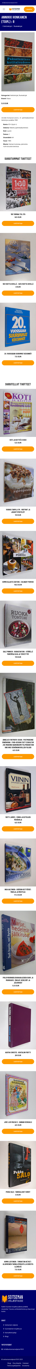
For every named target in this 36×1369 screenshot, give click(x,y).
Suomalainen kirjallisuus (13, 1329)
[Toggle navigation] (3, 9)
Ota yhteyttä (17, 1363)
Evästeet (26, 1363)
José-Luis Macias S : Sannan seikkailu (18, 1122)
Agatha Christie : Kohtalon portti (18, 1052)
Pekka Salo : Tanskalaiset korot (18, 1192)
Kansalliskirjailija (10, 1333)
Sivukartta (25, 1366)
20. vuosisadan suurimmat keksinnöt (18, 353)
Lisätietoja (18, 110)
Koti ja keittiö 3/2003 (18, 440)
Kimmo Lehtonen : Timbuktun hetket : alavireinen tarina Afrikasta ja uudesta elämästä (18, 1264)
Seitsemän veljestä (11, 1325)
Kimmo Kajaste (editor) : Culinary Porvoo (18, 582)
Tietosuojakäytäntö (14, 1366)
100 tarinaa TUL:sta (18, 214)
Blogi (6, 1336)
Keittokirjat (7, 26)
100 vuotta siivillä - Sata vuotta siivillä (18, 284)
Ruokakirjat (18, 26)
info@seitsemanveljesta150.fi (9, 3)
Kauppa (29, 9)
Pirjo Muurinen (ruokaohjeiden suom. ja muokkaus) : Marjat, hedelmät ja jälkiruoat (18, 980)
